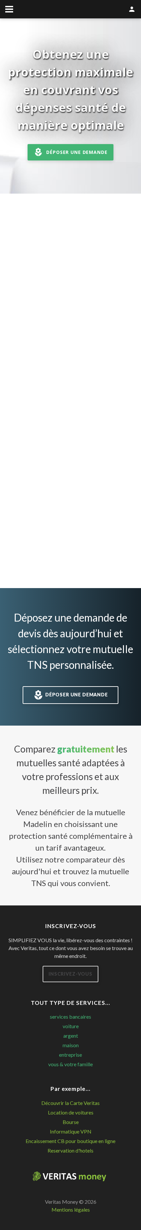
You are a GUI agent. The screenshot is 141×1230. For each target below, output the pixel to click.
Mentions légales (70, 1209)
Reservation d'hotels (70, 1150)
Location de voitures (70, 1112)
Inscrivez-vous (70, 974)
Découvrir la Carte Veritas (70, 1103)
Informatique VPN (70, 1131)
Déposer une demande (76, 152)
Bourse (71, 1122)
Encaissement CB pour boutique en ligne (70, 1141)
